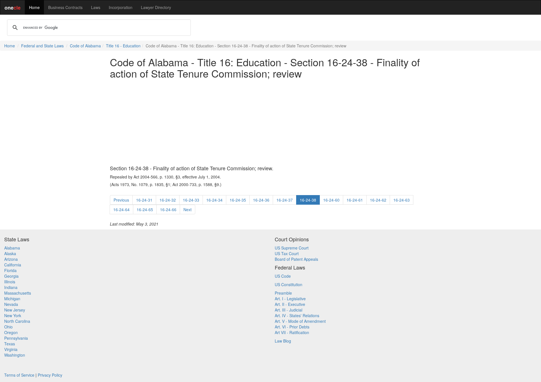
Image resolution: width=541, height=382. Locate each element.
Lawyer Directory (156, 7)
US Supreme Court (292, 248)
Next (187, 209)
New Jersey (14, 310)
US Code (283, 276)
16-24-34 (214, 200)
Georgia (11, 276)
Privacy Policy (50, 375)
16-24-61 (355, 200)
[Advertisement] (270, 122)
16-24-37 (284, 200)
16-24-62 (378, 200)
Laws (95, 7)
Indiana (10, 287)
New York (12, 315)
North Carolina (17, 321)
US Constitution (288, 284)
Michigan (12, 298)
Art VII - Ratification (292, 332)
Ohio (8, 327)
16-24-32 (167, 200)
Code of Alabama (85, 45)
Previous (121, 200)
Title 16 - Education (123, 45)
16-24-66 (168, 209)
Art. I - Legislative (290, 298)
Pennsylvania (16, 338)
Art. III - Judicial (288, 310)
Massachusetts (17, 293)
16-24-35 (238, 200)
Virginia (10, 349)
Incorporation (120, 7)
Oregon (11, 332)
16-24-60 (331, 200)
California (12, 265)
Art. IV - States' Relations (297, 315)
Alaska (10, 253)
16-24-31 (144, 200)
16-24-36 (261, 200)
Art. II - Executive (290, 304)
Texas (9, 343)
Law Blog (283, 341)
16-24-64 (121, 209)
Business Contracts (65, 7)
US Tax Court (287, 253)
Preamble (283, 293)
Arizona (11, 259)
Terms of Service (19, 375)
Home (34, 7)
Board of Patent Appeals (296, 259)
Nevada (11, 304)
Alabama (12, 248)
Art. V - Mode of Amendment (300, 321)
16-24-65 (145, 209)
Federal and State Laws (42, 45)
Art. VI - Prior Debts (292, 327)
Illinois (9, 281)
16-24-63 (401, 200)
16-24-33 (191, 200)
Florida (10, 270)
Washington (14, 355)
